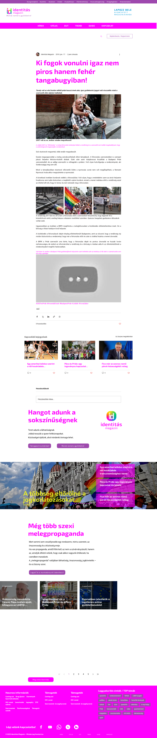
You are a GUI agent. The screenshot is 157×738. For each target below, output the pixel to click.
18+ (109, 704)
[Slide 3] (82, 503)
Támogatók (51, 692)
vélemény (134, 704)
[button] (101, 36)
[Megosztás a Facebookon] (37, 317)
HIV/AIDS (127, 713)
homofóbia (124, 700)
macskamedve (115, 713)
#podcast (52, 2)
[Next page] (93, 674)
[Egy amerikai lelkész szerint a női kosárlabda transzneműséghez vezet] (41, 350)
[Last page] (98, 674)
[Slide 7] (68, 503)
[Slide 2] (84, 503)
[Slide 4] (86, 503)
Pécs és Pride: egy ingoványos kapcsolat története (75, 365)
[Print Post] (60, 317)
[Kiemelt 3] (80, 503)
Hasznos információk (17, 692)
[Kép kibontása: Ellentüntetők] (107, 200)
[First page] (59, 674)
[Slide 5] (88, 503)
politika (102, 700)
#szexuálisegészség (97, 2)
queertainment (139, 709)
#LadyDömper (69, 2)
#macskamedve (125, 2)
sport (101, 718)
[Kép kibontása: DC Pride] (78, 200)
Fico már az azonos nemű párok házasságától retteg (115, 365)
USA (121, 709)
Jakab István (112, 700)
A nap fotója (145, 704)
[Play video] (78, 278)
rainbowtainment (115, 696)
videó (128, 709)
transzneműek (111, 709)
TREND (84, 626)
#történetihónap (83, 2)
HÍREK (44, 595)
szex (115, 704)
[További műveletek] (119, 54)
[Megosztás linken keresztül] (54, 317)
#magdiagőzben (112, 2)
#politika (43, 2)
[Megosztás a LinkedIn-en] (48, 317)
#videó (59, 2)
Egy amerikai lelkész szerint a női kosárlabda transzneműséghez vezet (40, 365)
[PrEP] (74, 503)
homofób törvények (137, 700)
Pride (101, 709)
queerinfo (103, 696)
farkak (102, 704)
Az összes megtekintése (124, 336)
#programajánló (32, 2)
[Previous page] (64, 674)
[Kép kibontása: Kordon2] (50, 200)
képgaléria (103, 713)
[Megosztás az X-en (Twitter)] (43, 317)
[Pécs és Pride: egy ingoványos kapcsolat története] (78, 350)
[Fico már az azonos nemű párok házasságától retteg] (116, 350)
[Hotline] (70, 503)
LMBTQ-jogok (137, 696)
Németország (138, 713)
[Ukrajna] (72, 503)
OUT (38, 309)
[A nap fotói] (78, 503)
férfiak (127, 696)
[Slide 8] (76, 503)
